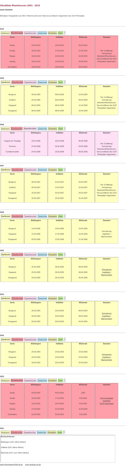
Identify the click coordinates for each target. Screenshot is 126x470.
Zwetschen (42, 33)
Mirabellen (53, 33)
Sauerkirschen (30, 33)
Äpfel (60, 33)
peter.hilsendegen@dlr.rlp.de (11, 465)
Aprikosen (5, 33)
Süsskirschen (17, 82)
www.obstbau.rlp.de (33, 465)
